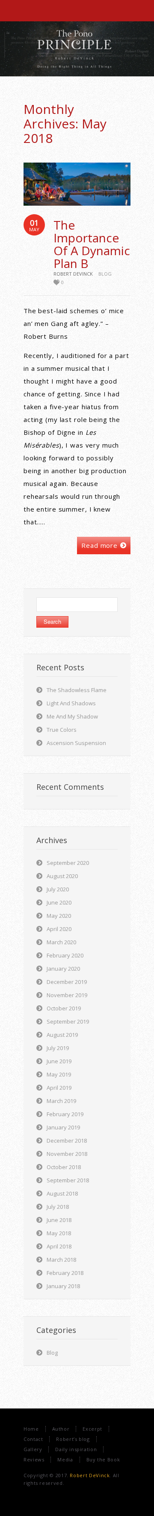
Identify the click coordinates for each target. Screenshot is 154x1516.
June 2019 (59, 1061)
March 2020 (61, 942)
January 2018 (63, 1286)
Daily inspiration (76, 1449)
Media (65, 1459)
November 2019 (67, 995)
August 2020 (62, 876)
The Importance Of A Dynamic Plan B (91, 244)
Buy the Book (103, 1459)
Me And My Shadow (72, 716)
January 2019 (63, 1127)
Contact (33, 1439)
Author (61, 1429)
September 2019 (68, 1021)
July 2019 (58, 1048)
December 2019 (67, 982)
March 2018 (61, 1259)
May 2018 (59, 1233)
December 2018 (67, 1140)
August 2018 (62, 1193)
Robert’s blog (72, 1439)
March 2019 (61, 1101)
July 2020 (58, 889)
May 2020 (59, 915)
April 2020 (59, 929)
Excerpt (92, 1429)
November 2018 (67, 1154)
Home (31, 1429)
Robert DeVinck (90, 1475)
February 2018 (65, 1273)
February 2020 (65, 955)
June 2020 (59, 902)
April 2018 (59, 1246)
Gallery (33, 1449)
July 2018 (58, 1206)
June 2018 (59, 1220)
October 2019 (64, 1008)
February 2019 (65, 1114)
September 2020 (68, 863)
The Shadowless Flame (77, 690)
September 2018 (68, 1180)
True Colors (62, 729)
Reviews (34, 1459)
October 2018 (64, 1167)
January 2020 (63, 968)
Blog (105, 274)
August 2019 (62, 1035)
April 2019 (59, 1087)
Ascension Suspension (76, 743)
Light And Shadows (71, 703)
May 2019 (59, 1074)
